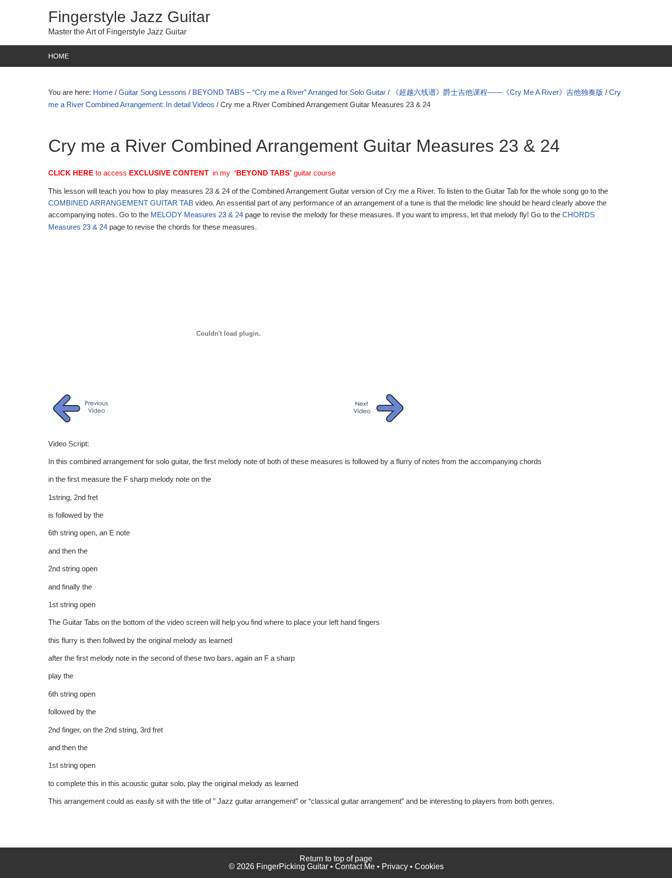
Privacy (395, 866)
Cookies (429, 866)
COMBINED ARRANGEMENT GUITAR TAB (120, 203)
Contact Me (355, 866)
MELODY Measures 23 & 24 (197, 214)
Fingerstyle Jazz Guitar (129, 17)
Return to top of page (336, 858)
